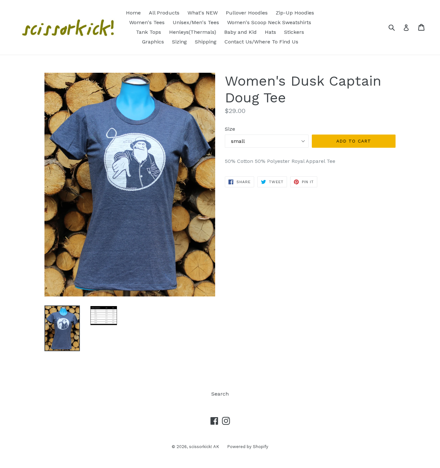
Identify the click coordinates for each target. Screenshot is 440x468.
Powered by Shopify (247, 446)
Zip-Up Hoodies (295, 13)
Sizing (179, 42)
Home (133, 13)
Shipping (205, 42)
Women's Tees (147, 22)
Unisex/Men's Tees (196, 22)
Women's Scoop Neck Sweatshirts (269, 22)
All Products (164, 13)
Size (230, 129)
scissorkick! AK (204, 446)
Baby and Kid (240, 32)
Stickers (294, 32)
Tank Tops (148, 32)
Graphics (153, 42)
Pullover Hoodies (247, 13)
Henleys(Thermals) (192, 32)
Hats (270, 32)
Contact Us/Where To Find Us (261, 42)
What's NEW (202, 13)
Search (220, 394)
